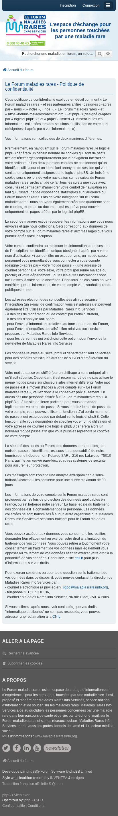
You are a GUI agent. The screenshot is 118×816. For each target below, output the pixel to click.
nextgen (77, 778)
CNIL (56, 617)
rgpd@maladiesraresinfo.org (85, 587)
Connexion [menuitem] (91, 5)
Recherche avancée (23, 653)
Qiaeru (57, 784)
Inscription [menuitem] (68, 5)
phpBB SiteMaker (16, 795)
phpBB (31, 772)
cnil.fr (79, 558)
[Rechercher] (99, 53)
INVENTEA (58, 778)
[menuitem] (13, 806)
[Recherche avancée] (108, 53)
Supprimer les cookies (24, 663)
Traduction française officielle (25, 784)
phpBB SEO (33, 800)
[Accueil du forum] (26, 26)
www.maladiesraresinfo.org (56, 736)
